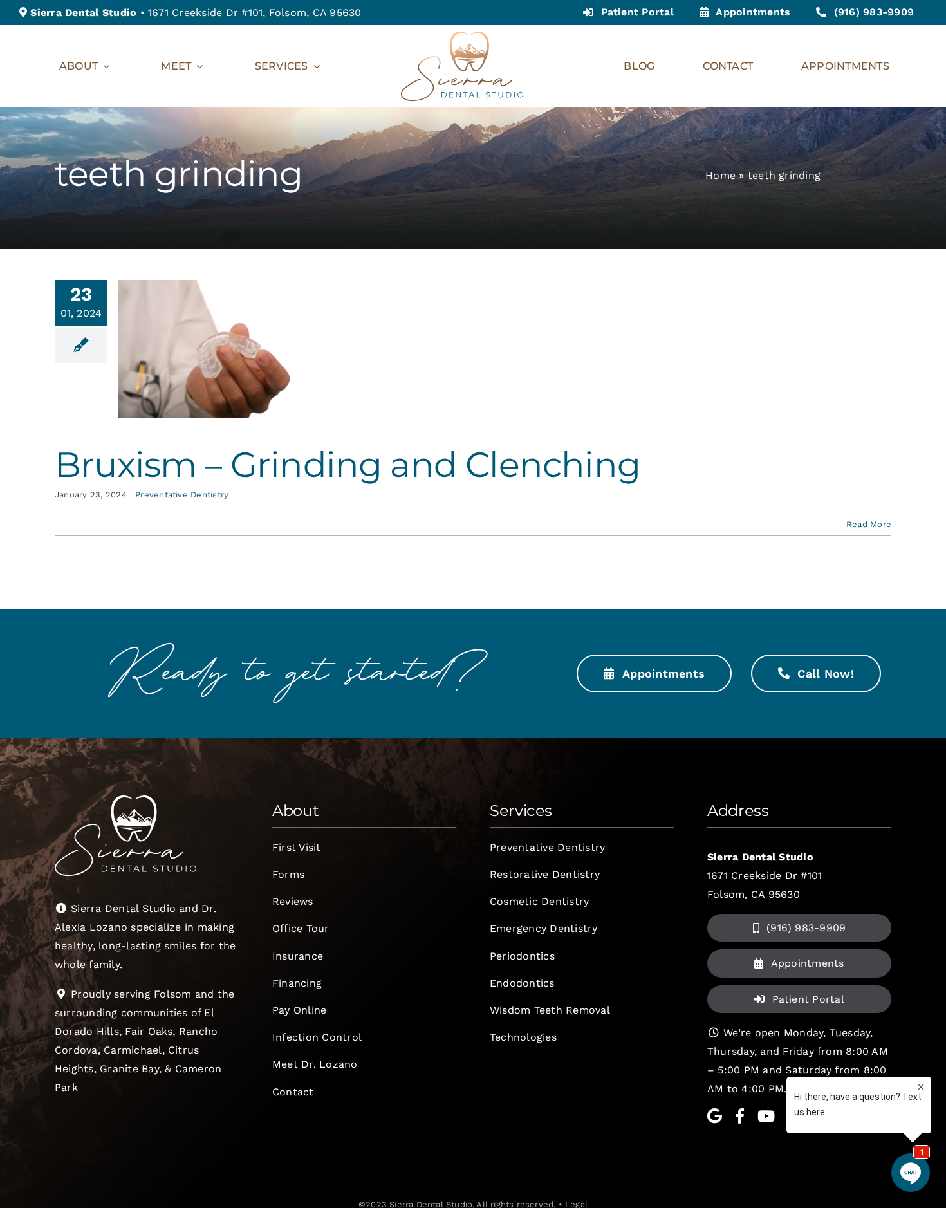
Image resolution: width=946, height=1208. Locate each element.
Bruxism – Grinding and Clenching (347, 464)
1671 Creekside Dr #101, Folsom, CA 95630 (255, 12)
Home (720, 175)
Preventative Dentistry (181, 494)
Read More (868, 524)
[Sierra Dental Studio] (462, 36)
